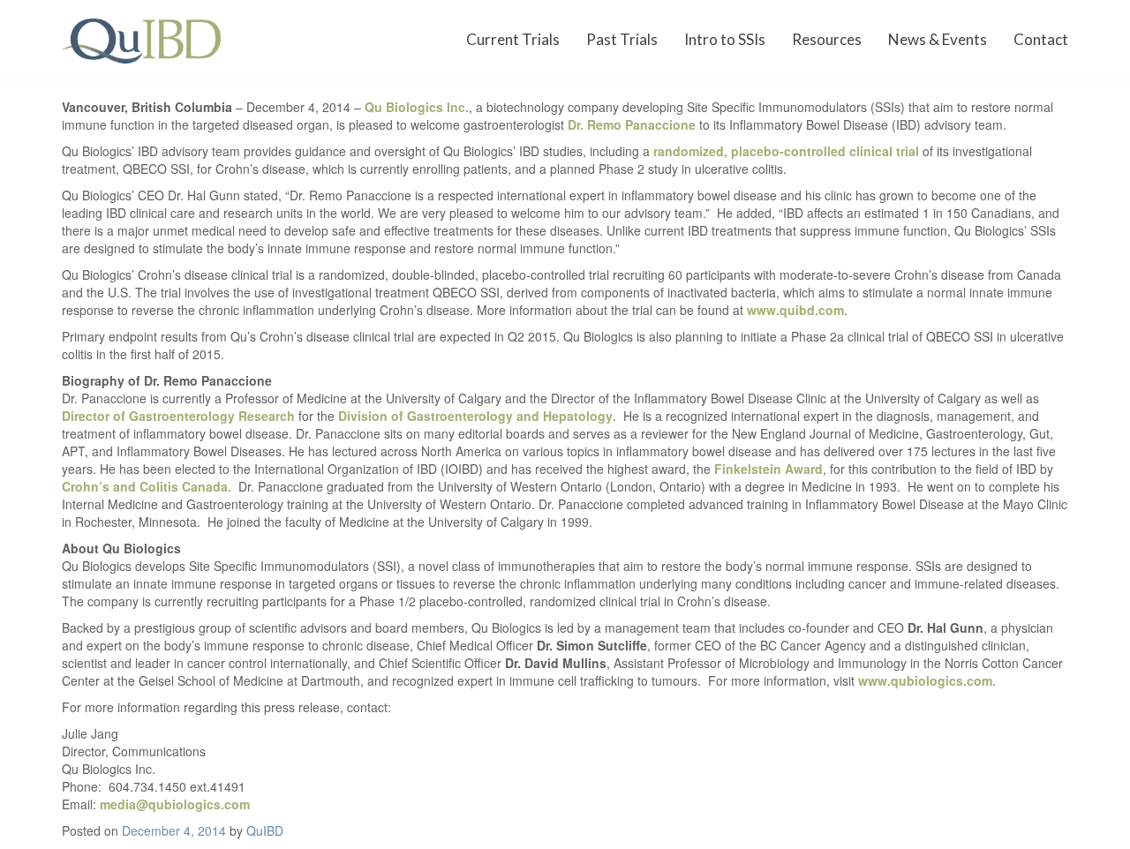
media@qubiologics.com (175, 804)
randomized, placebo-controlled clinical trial (786, 151)
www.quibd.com (795, 310)
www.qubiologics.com (925, 680)
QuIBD (264, 830)
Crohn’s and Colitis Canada (145, 486)
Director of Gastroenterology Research (178, 415)
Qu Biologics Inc (415, 107)
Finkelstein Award (768, 468)
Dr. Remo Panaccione (632, 124)
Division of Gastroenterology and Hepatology (475, 415)
